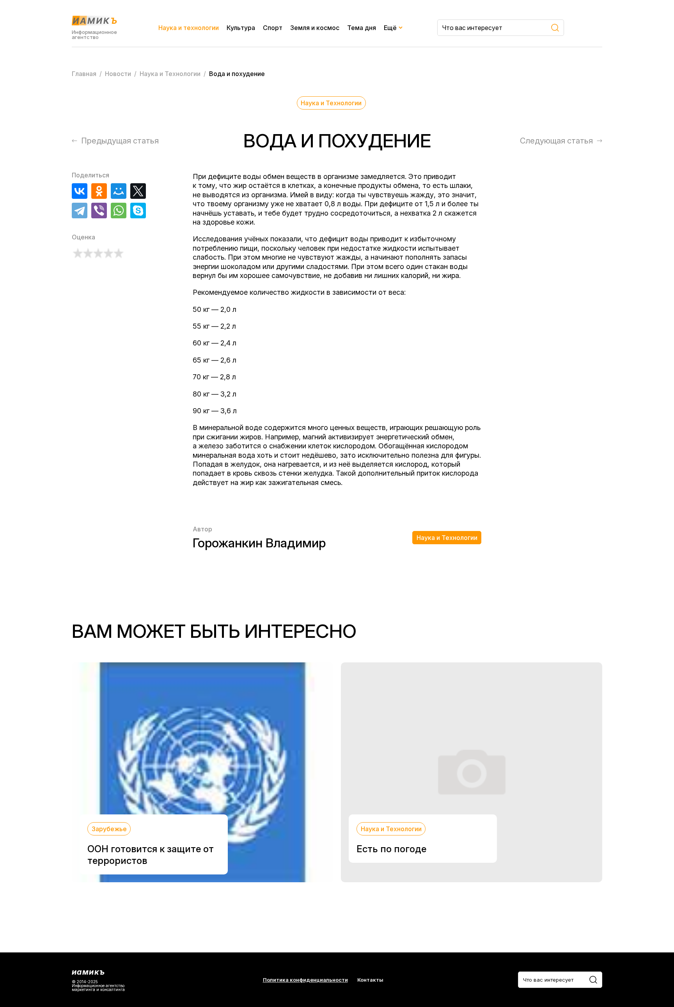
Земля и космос (314, 28)
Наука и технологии (188, 28)
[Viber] (99, 210)
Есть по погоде (391, 849)
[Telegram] (79, 210)
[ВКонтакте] (79, 191)
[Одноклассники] (99, 191)
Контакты (370, 979)
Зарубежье (109, 829)
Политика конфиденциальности (305, 979)
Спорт (272, 28)
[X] (138, 191)
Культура (241, 28)
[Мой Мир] (118, 191)
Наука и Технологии (331, 103)
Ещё (390, 28)
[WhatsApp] (118, 210)
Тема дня (361, 28)
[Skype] (138, 210)
